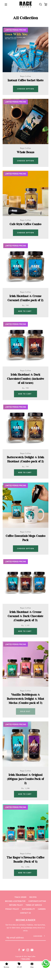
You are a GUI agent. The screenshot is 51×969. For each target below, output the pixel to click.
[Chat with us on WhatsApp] (46, 963)
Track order (20, 897)
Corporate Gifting (37, 901)
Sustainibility (28, 909)
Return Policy (16, 905)
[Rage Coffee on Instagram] (27, 950)
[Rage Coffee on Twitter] (23, 950)
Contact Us (25, 913)
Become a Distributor (15, 901)
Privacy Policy (12, 909)
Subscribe (37, 936)
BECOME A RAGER (25, 920)
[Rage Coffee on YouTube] (32, 950)
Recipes (33, 897)
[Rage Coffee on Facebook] (19, 950)
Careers (42, 909)
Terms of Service (34, 905)
